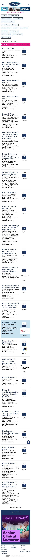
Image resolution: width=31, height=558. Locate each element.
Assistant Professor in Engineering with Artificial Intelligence (10, 270)
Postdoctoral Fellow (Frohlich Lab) (9, 342)
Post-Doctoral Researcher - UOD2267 (10, 432)
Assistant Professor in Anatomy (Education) (10, 173)
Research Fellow (8, 48)
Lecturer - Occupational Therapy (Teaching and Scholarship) (10, 414)
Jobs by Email (4, 551)
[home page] (15, 6)
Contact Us (13, 547)
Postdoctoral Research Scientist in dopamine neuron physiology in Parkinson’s (10, 135)
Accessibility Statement (25, 551)
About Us (13, 545)
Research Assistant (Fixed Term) (9, 448)
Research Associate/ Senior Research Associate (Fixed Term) (10, 156)
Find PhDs (3, 547)
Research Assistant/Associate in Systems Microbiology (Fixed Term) (10, 393)
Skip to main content (6, 1)
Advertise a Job (4, 553)
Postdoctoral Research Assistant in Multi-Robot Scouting (10, 64)
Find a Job (3, 545)
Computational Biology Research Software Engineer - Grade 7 (10, 228)
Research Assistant (9, 323)
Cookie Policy (23, 549)
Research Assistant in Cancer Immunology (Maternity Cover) (10, 484)
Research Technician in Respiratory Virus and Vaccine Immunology (10, 305)
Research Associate (9, 192)
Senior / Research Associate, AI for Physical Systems (8, 361)
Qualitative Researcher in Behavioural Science (10, 287)
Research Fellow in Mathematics (9, 208)
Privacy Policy (23, 547)
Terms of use (23, 545)
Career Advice (4, 549)
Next (20, 507)
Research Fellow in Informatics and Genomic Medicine (9, 251)
